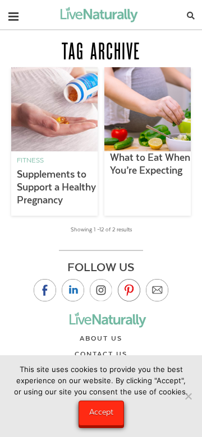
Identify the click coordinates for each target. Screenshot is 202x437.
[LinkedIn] (73, 290)
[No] (188, 396)
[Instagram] (101, 290)
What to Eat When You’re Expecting (150, 164)
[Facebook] (45, 290)
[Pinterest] (129, 290)
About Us (101, 338)
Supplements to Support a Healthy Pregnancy (56, 187)
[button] (13, 14)
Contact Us (101, 354)
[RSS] (157, 290)
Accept (101, 411)
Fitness (30, 160)
